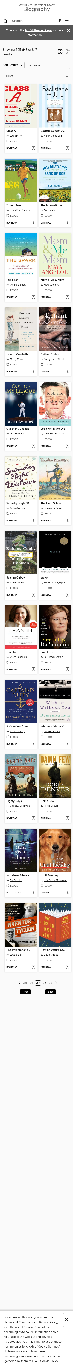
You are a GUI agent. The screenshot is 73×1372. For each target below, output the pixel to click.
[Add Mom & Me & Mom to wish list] (67, 297)
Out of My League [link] (17, 429)
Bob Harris (49, 210)
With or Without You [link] (53, 726)
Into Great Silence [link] (17, 875)
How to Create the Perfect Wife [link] (19, 354)
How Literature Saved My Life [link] (53, 950)
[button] (60, 53)
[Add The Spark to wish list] (33, 297)
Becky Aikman (17, 508)
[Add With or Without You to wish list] (67, 744)
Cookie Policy (49, 1361)
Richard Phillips (17, 731)
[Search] (5, 21)
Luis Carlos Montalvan (55, 880)
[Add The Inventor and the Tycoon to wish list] (33, 967)
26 (31, 983)
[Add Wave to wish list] (67, 595)
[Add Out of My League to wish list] (33, 446)
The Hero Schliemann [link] (53, 503)
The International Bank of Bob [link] (53, 205)
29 (50, 983)
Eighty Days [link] (14, 801)
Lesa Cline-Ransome (20, 210)
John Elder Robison (54, 433)
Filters (9, 76)
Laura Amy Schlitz (53, 508)
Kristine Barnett (18, 284)
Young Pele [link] (13, 205)
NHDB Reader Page (38, 30)
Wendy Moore (17, 359)
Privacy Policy (48, 1322)
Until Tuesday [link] (49, 875)
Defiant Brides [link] (50, 354)
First (25, 991)
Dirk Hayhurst (17, 433)
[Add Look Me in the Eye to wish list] (67, 446)
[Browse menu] (66, 20)
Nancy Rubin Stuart (54, 359)
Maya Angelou (51, 284)
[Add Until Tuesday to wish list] (67, 892)
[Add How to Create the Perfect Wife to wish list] (33, 371)
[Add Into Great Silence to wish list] (33, 892)
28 (44, 983)
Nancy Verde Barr (53, 135)
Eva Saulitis (16, 880)
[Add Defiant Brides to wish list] (67, 371)
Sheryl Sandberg (18, 657)
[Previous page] (19, 983)
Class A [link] (11, 131)
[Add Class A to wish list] (33, 148)
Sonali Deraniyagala (54, 582)
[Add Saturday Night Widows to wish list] (33, 520)
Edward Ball (16, 954)
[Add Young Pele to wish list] (33, 223)
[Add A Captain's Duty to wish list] (33, 744)
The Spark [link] (12, 280)
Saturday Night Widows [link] (19, 503)
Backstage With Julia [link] (53, 131)
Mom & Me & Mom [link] (52, 280)
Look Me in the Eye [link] (53, 429)
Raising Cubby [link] (15, 578)
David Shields (51, 954)
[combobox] (29, 21)
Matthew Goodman (20, 805)
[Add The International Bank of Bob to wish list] (67, 223)
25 (25, 983)
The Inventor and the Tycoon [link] (19, 950)
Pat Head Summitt (53, 657)
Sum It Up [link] (47, 652)
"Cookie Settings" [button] (48, 1347)
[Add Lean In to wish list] (33, 669)
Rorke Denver (51, 805)
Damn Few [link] (47, 801)
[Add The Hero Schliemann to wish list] (67, 520)
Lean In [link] (11, 652)
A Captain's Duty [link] (17, 726)
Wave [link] (44, 578)
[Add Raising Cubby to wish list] (33, 595)
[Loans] (59, 21)
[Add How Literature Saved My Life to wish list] (67, 967)
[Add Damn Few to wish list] (67, 818)
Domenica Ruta (52, 731)
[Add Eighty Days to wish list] (33, 818)
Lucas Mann (16, 135)
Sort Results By (12, 65)
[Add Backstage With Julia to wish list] (67, 148)
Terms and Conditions (18, 1322)
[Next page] (56, 983)
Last (50, 991)
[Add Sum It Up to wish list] (67, 669)
